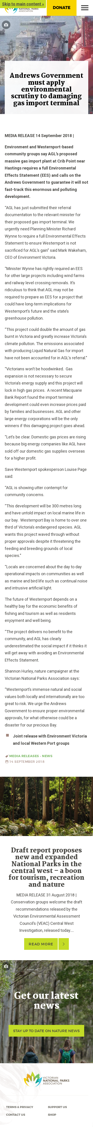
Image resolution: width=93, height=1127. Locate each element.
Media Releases (24, 756)
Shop (52, 1115)
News (47, 756)
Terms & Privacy (19, 1107)
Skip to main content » (23, 4)
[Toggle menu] (84, 8)
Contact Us (15, 1115)
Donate (61, 7)
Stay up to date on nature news (46, 1031)
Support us (57, 1107)
